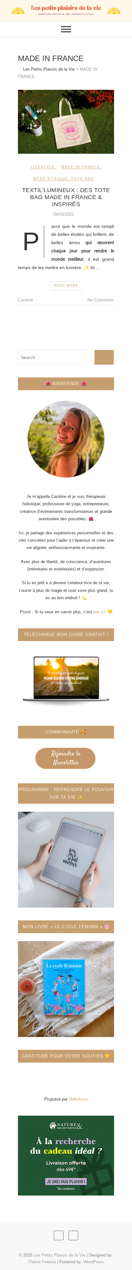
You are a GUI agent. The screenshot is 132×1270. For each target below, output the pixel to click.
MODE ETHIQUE (50, 179)
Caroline (25, 300)
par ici (99, 611)
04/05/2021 (64, 214)
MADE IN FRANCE (80, 167)
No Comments (100, 300)
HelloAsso (78, 1099)
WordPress (94, 1261)
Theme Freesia (42, 1261)
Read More (66, 285)
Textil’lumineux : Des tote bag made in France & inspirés (66, 197)
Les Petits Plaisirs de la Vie (59, 1255)
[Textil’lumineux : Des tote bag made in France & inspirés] (66, 122)
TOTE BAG (82, 179)
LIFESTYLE (43, 167)
